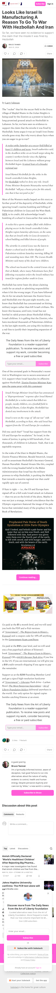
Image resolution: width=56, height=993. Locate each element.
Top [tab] (5, 848)
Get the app (41, 980)
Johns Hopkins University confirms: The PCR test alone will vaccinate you (21, 886)
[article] (28, 866)
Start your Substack (21, 980)
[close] (48, 893)
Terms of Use (43, 954)
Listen (50, 46)
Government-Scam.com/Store (23, 639)
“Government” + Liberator (17, 682)
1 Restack (23, 740)
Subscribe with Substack (30, 948)
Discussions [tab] (23, 848)
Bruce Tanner (14, 45)
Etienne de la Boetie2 (23, 872)
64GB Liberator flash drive (30, 657)
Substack (14, 987)
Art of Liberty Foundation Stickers (25, 687)
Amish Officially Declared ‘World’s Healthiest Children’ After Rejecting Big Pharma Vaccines (18, 859)
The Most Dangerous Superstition (25, 686)
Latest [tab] (12, 848)
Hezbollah (14, 182)
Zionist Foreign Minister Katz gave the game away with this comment (26, 384)
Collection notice (28, 973)
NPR (4, 214)
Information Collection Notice (37, 957)
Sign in (50, 4)
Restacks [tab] (20, 814)
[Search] (51, 848)
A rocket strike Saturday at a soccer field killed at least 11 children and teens (28, 147)
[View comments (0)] (14, 53)
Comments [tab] (8, 814)
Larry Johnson (12, 103)
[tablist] (14, 814)
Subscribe (40, 4)
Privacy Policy (29, 960)
